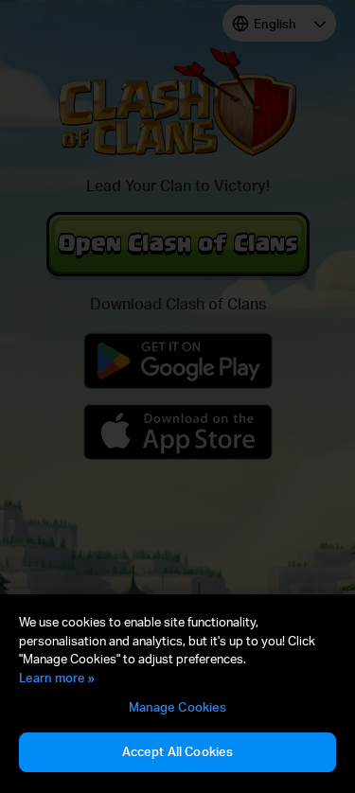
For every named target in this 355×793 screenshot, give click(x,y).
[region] (177, 693)
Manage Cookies (178, 706)
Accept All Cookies (177, 751)
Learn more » (57, 677)
